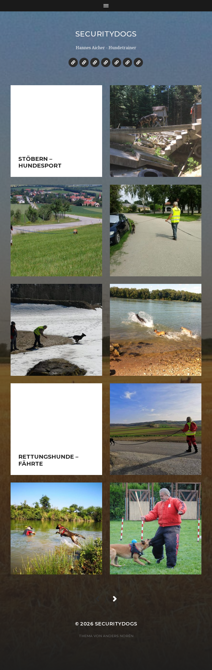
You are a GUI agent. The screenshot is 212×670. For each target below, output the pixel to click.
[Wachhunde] (95, 62)
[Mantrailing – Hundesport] (73, 62)
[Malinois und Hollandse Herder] (84, 62)
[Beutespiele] (127, 62)
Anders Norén (118, 636)
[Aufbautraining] (116, 62)
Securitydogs (106, 34)
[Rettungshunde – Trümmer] (138, 62)
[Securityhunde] (105, 62)
